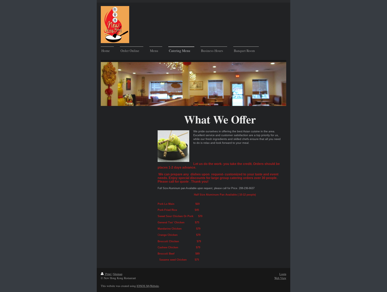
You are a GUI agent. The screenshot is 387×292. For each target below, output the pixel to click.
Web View (280, 278)
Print (108, 274)
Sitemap (117, 274)
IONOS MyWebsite (148, 286)
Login (282, 274)
